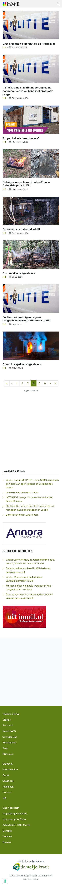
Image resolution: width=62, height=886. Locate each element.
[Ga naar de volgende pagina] (50, 383)
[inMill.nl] (11, 4)
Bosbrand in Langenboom (19, 273)
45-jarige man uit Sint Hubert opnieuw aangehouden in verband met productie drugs (28, 91)
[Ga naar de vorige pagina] (11, 383)
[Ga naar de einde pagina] (55, 383)
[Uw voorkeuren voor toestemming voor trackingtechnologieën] (5, 881)
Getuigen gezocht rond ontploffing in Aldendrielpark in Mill (26, 183)
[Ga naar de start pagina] (7, 383)
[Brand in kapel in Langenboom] (31, 345)
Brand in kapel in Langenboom (22, 364)
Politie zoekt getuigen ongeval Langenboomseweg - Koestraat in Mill (26, 318)
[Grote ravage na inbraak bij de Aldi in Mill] (31, 24)
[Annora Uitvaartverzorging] (24, 533)
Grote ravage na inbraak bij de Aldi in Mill (29, 43)
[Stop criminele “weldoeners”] (31, 119)
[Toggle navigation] (58, 4)
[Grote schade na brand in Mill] (31, 210)
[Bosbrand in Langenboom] (31, 254)
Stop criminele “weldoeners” (21, 138)
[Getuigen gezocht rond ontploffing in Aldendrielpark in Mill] (31, 163)
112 (4, 47)
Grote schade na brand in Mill (21, 229)
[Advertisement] (31, 433)
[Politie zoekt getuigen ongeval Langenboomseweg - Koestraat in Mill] (31, 298)
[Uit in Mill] (24, 616)
